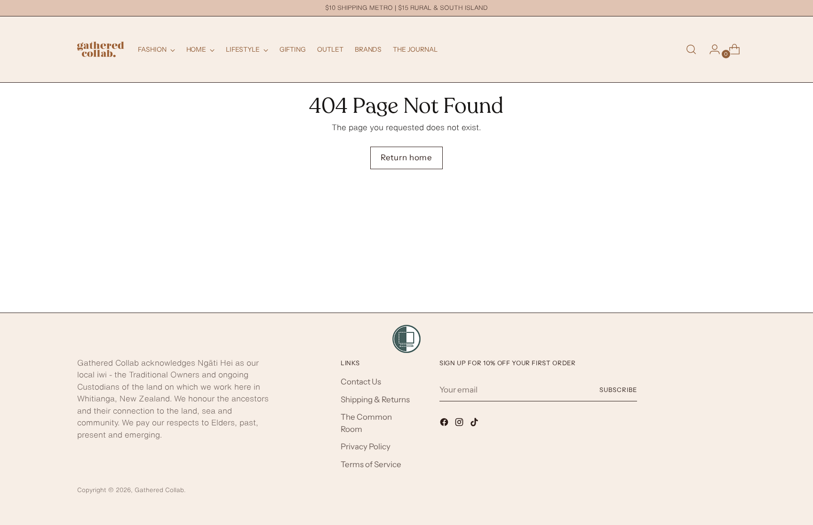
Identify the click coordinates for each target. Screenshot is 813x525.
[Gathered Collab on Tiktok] (475, 424)
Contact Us (361, 381)
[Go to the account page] (710, 49)
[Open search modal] (691, 49)
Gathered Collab (159, 489)
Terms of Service (371, 464)
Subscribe (618, 389)
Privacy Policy (366, 446)
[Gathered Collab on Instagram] (460, 424)
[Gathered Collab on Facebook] (445, 424)
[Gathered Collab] (100, 49)
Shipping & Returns (375, 399)
